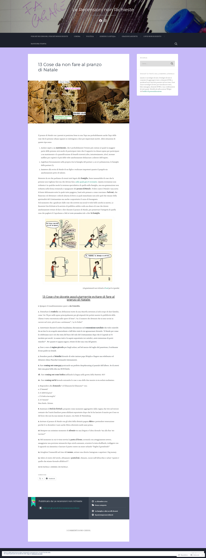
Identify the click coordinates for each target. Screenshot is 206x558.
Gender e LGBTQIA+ (108, 36)
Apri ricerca (176, 43)
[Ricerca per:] (157, 63)
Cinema (77, 36)
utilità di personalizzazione (152, 91)
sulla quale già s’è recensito (86, 182)
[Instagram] (105, 20)
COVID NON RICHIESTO (152, 36)
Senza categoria (100, 505)
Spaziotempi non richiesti (104, 515)
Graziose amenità (130, 36)
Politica (90, 36)
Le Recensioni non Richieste (103, 9)
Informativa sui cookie (37, 554)
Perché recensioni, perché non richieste (49, 36)
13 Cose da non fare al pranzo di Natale (70, 67)
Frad (106, 288)
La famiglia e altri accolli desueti (106, 511)
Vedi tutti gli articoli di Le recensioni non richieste (61, 508)
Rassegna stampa (38, 44)
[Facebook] (100, 20)
